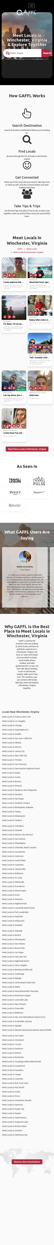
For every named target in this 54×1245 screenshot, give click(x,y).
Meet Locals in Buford (11, 935)
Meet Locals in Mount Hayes (14, 891)
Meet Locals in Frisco (11, 1096)
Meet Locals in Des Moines (13, 944)
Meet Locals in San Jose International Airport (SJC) (23, 1017)
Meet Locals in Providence (13, 886)
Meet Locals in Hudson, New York (16, 717)
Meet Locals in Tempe (11, 1074)
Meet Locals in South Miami (13, 860)
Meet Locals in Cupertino (13, 865)
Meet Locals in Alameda (12, 931)
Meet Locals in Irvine (11, 895)
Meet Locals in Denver (11, 747)
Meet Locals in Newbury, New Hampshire (19, 790)
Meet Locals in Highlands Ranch (15, 961)
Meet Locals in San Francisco (14, 764)
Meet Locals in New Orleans (14, 1004)
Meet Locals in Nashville (12, 916)
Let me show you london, (16, 395)
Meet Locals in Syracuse (12, 1105)
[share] (23, 265)
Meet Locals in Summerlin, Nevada (16, 1100)
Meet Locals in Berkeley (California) (17, 970)
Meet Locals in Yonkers (12, 820)
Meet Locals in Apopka (11, 1026)
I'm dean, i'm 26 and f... (14, 324)
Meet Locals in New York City (14, 755)
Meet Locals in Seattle (11, 734)
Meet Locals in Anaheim (12, 925)
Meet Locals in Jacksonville (14, 869)
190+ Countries (19, 59)
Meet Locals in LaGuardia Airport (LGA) (18, 908)
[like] (23, 261)
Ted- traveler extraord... (41, 357)
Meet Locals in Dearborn (12, 1049)
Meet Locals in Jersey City (13, 751)
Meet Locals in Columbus (13, 826)
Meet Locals (31, 249)
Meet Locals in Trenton (12, 760)
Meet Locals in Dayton (11, 1113)
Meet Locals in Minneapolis (13, 939)
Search (47, 53)
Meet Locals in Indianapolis (13, 816)
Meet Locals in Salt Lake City (14, 957)
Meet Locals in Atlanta (11, 743)
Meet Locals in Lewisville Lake (15, 1000)
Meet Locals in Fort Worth (13, 1087)
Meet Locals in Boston (11, 781)
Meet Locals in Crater (11, 1092)
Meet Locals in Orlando (12, 830)
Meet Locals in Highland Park (14, 903)
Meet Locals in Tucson (11, 1044)
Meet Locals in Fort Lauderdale (15, 912)
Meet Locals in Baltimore (12, 873)
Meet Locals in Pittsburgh (13, 882)
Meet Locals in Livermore (13, 856)
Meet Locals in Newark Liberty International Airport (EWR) (26, 1030)
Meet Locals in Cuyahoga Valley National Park (21, 1061)
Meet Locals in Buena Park (13, 948)
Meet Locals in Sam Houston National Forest (21, 768)
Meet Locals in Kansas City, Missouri (17, 834)
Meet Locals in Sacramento (13, 852)
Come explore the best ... (16, 282)
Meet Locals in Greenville (13, 1008)
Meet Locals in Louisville (12, 1079)
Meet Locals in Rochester (13, 1057)
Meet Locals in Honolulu (12, 899)
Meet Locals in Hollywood (13, 921)
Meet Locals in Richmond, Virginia (16, 995)
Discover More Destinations (27, 1162)
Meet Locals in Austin (11, 777)
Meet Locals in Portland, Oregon (16, 803)
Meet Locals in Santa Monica (14, 1117)
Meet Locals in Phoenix (12, 786)
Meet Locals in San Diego (13, 799)
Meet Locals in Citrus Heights (14, 965)
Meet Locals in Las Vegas (13, 952)
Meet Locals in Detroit (11, 1053)
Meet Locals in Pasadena (12, 1070)
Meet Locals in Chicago (12, 725)
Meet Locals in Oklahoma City (14, 1135)
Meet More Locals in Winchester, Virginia (27, 449)
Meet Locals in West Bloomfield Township (20, 991)
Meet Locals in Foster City (13, 1109)
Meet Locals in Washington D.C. (15, 730)
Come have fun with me (15, 433)
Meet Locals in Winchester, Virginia (28, 252)
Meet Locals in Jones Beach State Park (18, 982)
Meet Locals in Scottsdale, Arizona (17, 1021)
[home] (26, 12)
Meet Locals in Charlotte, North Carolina (19, 847)
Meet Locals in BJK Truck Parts (15, 1083)
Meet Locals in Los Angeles (14, 721)
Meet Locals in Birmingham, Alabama (17, 807)
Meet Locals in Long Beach (13, 1066)
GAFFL (20, 249)
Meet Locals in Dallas (11, 773)
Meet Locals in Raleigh (11, 978)
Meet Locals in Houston (12, 794)
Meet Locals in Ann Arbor (13, 1036)
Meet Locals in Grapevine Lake (15, 1122)
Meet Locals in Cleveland (13, 1040)
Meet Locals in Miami (11, 987)
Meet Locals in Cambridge (13, 974)
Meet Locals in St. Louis (12, 878)
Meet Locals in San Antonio (13, 839)
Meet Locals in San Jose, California (17, 738)
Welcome (34, 395)
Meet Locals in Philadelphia (13, 843)
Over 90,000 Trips (37, 59)
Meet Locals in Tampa (11, 812)
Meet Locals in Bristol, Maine (14, 1126)
